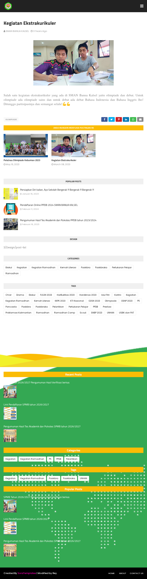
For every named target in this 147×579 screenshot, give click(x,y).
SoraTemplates (27, 573)
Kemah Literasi (68, 267)
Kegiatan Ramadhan (43, 267)
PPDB (95, 306)
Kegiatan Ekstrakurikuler (63, 160)
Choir (8, 294)
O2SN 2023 (94, 300)
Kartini (117, 294)
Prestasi (107, 306)
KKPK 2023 (60, 300)
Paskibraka (101, 267)
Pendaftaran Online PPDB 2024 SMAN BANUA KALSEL (49, 205)
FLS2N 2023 (46, 294)
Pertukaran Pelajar (122, 267)
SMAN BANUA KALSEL (17, 31)
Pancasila (11, 306)
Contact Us (136, 573)
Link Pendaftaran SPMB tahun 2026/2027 (26, 404)
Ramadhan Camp (64, 312)
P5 (138, 300)
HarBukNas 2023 (66, 294)
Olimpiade (11, 119)
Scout (83, 312)
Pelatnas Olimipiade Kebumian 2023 (22, 160)
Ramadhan (12, 273)
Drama (20, 294)
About (122, 573)
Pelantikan (58, 306)
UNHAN (110, 312)
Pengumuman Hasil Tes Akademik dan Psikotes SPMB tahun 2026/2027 (42, 426)
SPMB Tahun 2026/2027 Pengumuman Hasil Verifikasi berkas (37, 382)
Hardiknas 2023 (87, 294)
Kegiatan (22, 267)
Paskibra (85, 267)
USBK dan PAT (126, 312)
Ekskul (9, 267)
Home (111, 573)
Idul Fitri (105, 294)
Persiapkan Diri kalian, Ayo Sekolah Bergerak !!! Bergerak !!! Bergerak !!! (57, 190)
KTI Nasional (77, 300)
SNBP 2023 (96, 312)
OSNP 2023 (126, 300)
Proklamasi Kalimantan (18, 312)
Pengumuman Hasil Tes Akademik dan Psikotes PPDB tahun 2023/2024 (58, 220)
